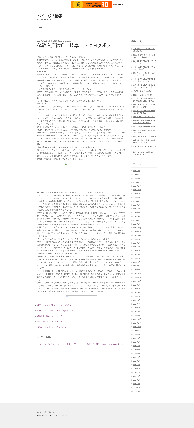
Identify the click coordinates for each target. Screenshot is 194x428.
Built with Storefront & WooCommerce (52, 415)
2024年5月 (136, 254)
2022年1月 (136, 361)
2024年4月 (136, 258)
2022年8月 (136, 334)
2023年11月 (137, 277)
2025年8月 (136, 197)
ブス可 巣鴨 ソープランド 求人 (144, 117)
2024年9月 (136, 239)
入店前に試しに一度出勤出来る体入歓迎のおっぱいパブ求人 (144, 100)
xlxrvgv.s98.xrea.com (65, 41)
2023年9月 (136, 285)
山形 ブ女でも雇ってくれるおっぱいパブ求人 (56, 310)
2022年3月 (136, 353)
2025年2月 (136, 220)
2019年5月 (136, 391)
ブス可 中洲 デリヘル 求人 (142, 91)
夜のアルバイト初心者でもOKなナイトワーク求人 (144, 74)
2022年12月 (137, 319)
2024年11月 (137, 232)
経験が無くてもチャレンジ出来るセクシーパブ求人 (144, 56)
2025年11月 (137, 186)
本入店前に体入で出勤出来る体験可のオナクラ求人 (144, 141)
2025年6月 (136, 205)
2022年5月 (136, 346)
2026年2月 (136, 175)
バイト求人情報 (49, 16)
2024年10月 (137, 235)
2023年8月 (136, 289)
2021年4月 (136, 372)
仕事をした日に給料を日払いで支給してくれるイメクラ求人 (144, 86)
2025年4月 (136, 213)
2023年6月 (136, 296)
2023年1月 (136, 315)
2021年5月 (136, 369)
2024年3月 (136, 262)
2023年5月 (136, 300)
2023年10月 (137, 281)
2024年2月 (136, 266)
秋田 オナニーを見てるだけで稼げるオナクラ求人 (144, 106)
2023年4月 (136, 304)
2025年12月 (137, 182)
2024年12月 (137, 228)
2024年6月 (136, 251)
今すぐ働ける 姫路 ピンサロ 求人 (144, 136)
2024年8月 (136, 243)
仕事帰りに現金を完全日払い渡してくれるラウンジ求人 (144, 122)
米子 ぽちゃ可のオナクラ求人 (144, 127)
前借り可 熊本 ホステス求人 (49, 316)
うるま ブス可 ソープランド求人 (51, 327)
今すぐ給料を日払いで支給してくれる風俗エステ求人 (144, 80)
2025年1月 (136, 224)
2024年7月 (136, 247)
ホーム (40, 27)
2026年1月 (136, 178)
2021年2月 (136, 380)
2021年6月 (136, 365)
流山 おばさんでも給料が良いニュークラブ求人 (144, 153)
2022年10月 (137, 327)
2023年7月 (136, 292)
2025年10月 (137, 190)
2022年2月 (136, 357)
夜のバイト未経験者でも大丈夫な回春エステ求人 (144, 112)
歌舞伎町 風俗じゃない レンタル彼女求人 (105, 344)
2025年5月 (136, 209)
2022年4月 (136, 350)
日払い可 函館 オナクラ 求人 (143, 95)
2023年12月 (137, 273)
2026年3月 (136, 171)
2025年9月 (136, 194)
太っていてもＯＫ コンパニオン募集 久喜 (58, 344)
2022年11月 (137, 323)
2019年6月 (136, 388)
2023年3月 (136, 308)
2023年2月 (136, 311)
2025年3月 (136, 216)
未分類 (48, 337)
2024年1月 (136, 270)
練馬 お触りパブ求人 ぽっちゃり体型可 (54, 305)
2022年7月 (136, 338)
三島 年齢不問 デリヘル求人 (49, 321)
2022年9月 (136, 330)
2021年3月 (136, 376)
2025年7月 (136, 201)
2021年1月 (136, 384)
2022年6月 (136, 342)
